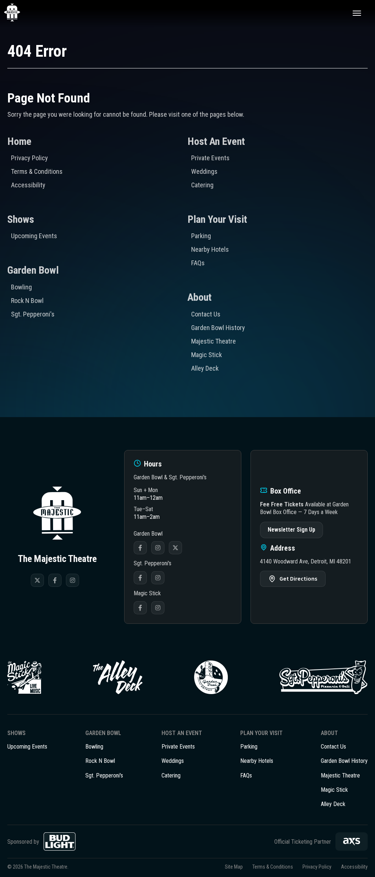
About (200, 297)
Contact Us (205, 314)
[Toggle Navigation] (356, 12)
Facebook (140, 547)
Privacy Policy (29, 158)
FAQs (198, 263)
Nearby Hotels (210, 249)
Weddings (204, 171)
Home (19, 141)
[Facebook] (55, 580)
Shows (20, 219)
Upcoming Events (34, 236)
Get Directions (298, 579)
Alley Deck (205, 368)
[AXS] (351, 841)
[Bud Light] (60, 841)
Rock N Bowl (27, 300)
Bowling (21, 287)
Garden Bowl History (218, 327)
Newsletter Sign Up (291, 529)
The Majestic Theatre (20, 13)
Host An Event (216, 141)
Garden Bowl (33, 270)
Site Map (234, 867)
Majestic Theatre (213, 341)
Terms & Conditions (37, 171)
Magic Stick (206, 355)
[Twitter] (37, 580)
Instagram (157, 547)
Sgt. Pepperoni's (33, 314)
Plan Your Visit (217, 219)
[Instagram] (72, 580)
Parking (201, 236)
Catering (202, 185)
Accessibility (28, 185)
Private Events (210, 158)
